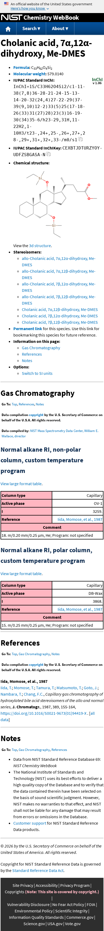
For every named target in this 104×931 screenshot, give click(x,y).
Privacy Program (75, 885)
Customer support (29, 823)
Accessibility (47, 885)
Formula (21, 67)
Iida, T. (6, 687)
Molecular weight (29, 73)
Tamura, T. (45, 687)
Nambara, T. (11, 694)
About (58, 28)
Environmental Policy (34, 910)
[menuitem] (8, 28)
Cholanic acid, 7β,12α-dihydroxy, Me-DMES (60, 315)
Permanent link (27, 328)
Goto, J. (91, 687)
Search (29, 28)
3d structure (40, 245)
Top (14, 404)
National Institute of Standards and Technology (11, 17)
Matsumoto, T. (69, 687)
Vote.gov (73, 923)
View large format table (21, 483)
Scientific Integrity (71, 910)
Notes (27, 360)
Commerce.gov (79, 917)
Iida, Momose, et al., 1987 (80, 519)
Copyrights (14, 891)
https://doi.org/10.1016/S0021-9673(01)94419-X (43, 713)
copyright (36, 415)
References (32, 354)
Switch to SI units (37, 373)
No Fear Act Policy (68, 904)
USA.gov (54, 923)
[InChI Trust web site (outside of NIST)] (97, 83)
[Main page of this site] (8, 28)
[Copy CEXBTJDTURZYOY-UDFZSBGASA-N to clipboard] (48, 155)
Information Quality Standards (36, 917)
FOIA (91, 904)
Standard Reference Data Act (37, 870)
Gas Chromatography (41, 347)
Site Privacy (23, 885)
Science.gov (34, 923)
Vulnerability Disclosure (28, 904)
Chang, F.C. (33, 694)
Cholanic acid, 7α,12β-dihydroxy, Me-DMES (60, 309)
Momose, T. (24, 687)
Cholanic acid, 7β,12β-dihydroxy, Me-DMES (60, 322)
